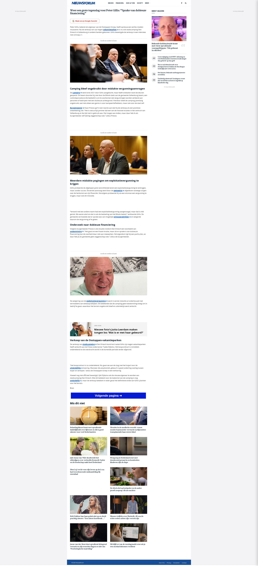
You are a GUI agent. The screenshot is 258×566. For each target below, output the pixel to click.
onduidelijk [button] (75, 380)
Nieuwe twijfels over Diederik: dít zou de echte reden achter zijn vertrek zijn (126, 517)
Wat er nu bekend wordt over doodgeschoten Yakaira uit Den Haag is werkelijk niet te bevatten (171, 67)
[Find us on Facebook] (181, 3)
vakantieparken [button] (110, 29)
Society (140, 3)
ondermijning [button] (76, 231)
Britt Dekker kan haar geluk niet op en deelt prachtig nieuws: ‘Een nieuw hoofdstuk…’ (88, 517)
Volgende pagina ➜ (108, 395)
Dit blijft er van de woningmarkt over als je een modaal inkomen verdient (127, 545)
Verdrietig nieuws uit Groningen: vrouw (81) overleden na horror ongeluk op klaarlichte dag (171, 80)
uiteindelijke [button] (75, 368)
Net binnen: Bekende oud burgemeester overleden (171, 74)
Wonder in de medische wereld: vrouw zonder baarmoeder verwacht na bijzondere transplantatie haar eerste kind (128, 429)
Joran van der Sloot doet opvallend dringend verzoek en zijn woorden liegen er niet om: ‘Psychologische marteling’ (88, 546)
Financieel (120, 3)
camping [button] (76, 92)
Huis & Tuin (130, 3)
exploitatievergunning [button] (96, 301)
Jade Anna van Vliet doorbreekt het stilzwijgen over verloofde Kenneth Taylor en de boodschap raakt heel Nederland (87, 460)
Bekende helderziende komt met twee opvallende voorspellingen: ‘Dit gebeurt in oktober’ (165, 47)
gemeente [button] (118, 190)
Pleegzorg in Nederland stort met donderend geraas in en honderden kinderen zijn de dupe (124, 460)
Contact (184, 563)
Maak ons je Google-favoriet (86, 21)
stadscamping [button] (89, 344)
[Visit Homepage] (83, 3)
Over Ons (162, 563)
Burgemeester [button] (76, 108)
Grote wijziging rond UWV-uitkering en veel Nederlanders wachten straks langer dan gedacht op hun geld (172, 59)
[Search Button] (185, 3)
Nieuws (111, 3)
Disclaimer (176, 563)
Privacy (169, 563)
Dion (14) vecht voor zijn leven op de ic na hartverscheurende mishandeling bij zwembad (87, 472)
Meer (147, 3)
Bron (72, 388)
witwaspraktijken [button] (121, 217)
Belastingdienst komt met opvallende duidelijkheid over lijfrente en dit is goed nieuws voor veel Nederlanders (86, 429)
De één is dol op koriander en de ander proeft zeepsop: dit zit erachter (126, 489)
